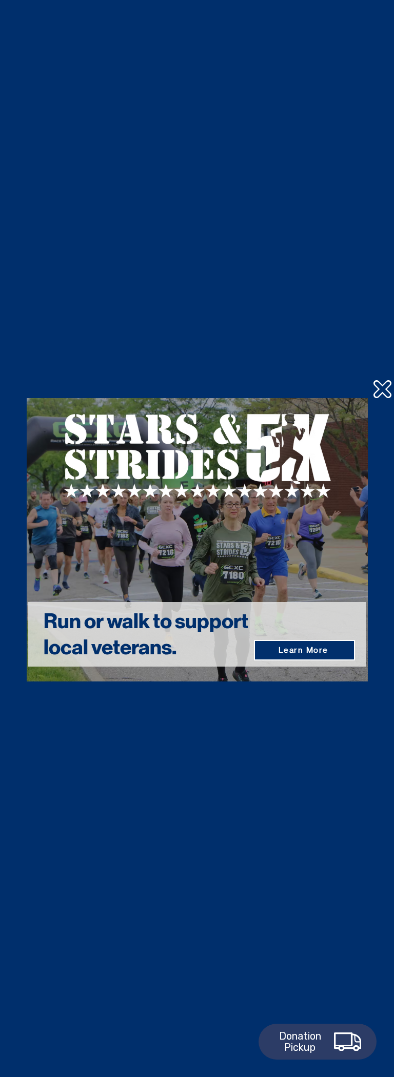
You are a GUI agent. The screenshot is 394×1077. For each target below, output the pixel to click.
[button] (382, 389)
